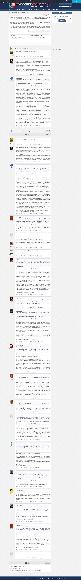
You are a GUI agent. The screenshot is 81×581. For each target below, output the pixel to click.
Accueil (19, 578)
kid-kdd (11, 493)
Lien (31, 56)
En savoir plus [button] (4, 2)
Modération (48, 9)
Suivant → (47, 134)
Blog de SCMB (55, 9)
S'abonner (48, 130)
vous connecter (28, 570)
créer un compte (37, 570)
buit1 (12, 237)
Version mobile (25, 578)
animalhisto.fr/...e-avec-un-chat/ (18, 38)
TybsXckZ (11, 474)
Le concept (34, 578)
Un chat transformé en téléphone (18, 12)
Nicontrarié (11, 348)
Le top (12, 9)
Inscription (62, 3)
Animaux (26, 15)
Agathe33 (11, 55)
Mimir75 (11, 418)
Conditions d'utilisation (46, 578)
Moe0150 (15, 15)
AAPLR (11, 220)
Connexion (68, 3)
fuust (12, 63)
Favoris (42, 9)
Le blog (29, 578)
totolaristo (11, 446)
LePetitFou (11, 254)
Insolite (29, 15)
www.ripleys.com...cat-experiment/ (18, 37)
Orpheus (11, 314)
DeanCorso (11, 246)
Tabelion (11, 556)
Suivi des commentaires (33, 9)
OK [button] (76, 1)
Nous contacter (62, 578)
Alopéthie (11, 405)
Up (33, 56)
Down (35, 56)
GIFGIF (11, 81)
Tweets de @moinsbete (56, 49)
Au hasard (17, 9)
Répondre (41, 56)
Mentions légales (55, 578)
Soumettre (24, 9)
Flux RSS (39, 578)
